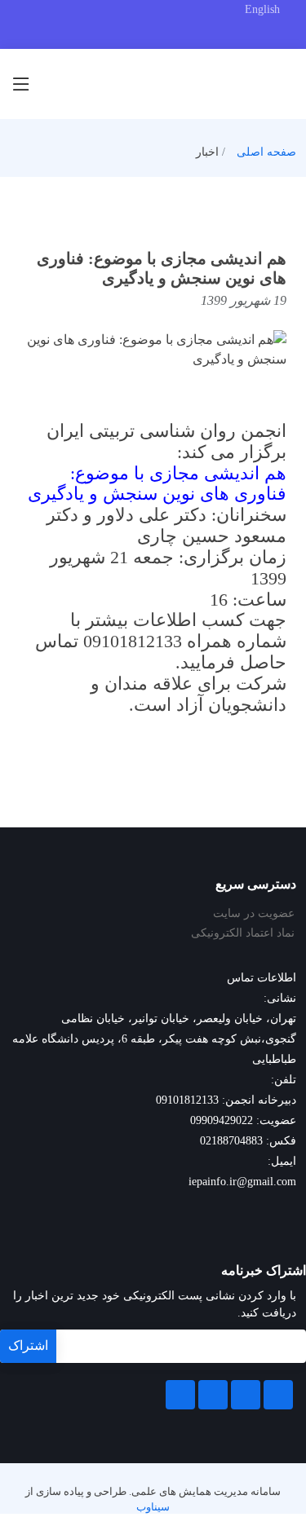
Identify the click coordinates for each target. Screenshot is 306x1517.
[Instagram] (213, 1394)
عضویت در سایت (254, 913)
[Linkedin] (245, 1394)
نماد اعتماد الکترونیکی (243, 933)
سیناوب (153, 1507)
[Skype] (180, 1394)
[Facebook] (278, 1394)
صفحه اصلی (266, 152)
